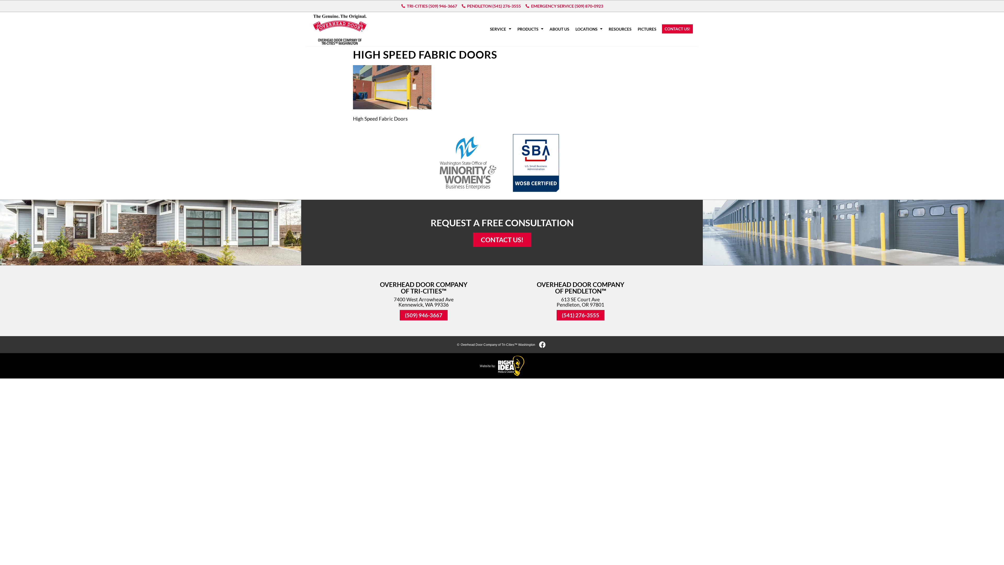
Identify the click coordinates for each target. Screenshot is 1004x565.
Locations (586, 29)
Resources (620, 29)
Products (527, 29)
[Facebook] (542, 344)
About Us (559, 29)
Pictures (647, 29)
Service (498, 29)
